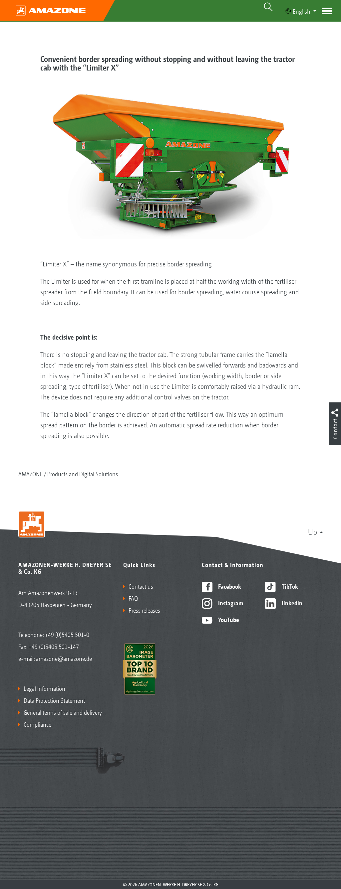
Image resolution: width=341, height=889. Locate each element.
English (301, 11)
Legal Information (44, 688)
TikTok (289, 586)
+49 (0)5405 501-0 (67, 634)
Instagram (230, 603)
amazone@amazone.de (64, 658)
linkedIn (291, 603)
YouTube (228, 619)
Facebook (229, 586)
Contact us (141, 586)
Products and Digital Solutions (82, 474)
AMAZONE (30, 474)
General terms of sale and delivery (63, 712)
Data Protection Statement (54, 700)
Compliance (37, 724)
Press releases (144, 610)
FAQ (133, 598)
